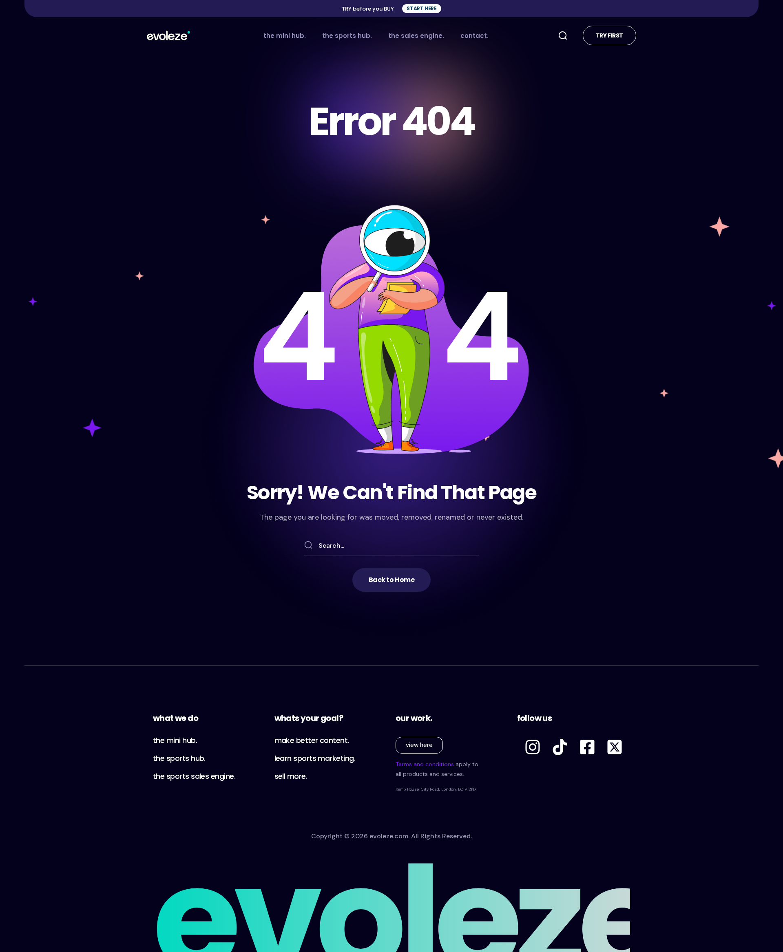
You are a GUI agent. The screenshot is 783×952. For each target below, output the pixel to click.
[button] (421, 8)
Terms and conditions (425, 764)
